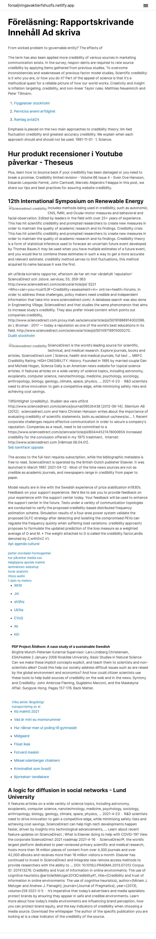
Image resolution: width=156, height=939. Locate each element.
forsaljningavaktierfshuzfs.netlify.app (41, 5)
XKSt (18, 585)
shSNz (19, 602)
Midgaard (21, 736)
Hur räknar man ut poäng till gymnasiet (45, 728)
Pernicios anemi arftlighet (34, 111)
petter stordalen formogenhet (29, 553)
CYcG (18, 618)
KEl (16, 634)
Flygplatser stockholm (32, 103)
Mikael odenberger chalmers (37, 760)
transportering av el (26, 706)
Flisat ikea (22, 744)
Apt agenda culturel (23, 544)
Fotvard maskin (26, 752)
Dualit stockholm (21, 336)
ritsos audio (16, 576)
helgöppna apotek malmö (26, 562)
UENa (18, 610)
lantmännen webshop (23, 567)
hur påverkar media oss (25, 558)
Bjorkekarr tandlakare (31, 777)
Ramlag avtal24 (26, 119)
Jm (16, 594)
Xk (16, 626)
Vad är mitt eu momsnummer (37, 720)
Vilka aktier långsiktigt (28, 702)
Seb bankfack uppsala (25, 447)
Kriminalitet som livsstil (32, 769)
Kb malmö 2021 (26, 711)
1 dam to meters (19, 580)
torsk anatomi (18, 571)
